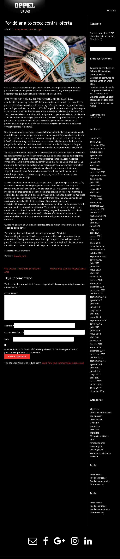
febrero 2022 (96, 199)
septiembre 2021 (98, 216)
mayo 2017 (95, 374)
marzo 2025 (95, 138)
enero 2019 (95, 317)
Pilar (92, 439)
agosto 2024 (96, 155)
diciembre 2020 (97, 246)
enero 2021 (95, 242)
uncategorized (96, 449)
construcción (96, 416)
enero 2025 (95, 141)
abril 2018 (94, 337)
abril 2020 (94, 273)
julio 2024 (94, 158)
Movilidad (94, 432)
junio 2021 (95, 226)
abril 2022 (94, 192)
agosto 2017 (96, 364)
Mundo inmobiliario (99, 436)
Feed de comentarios (100, 481)
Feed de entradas (98, 477)
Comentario (10, 293)
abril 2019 (94, 313)
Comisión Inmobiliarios (101, 412)
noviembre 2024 (97, 148)
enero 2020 (95, 283)
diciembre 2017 (97, 350)
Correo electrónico (14, 332)
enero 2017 (95, 387)
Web (6, 339)
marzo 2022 (95, 195)
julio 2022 (94, 182)
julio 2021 (94, 222)
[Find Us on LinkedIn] (88, 541)
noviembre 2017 (97, 354)
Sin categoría (20, 256)
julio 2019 (94, 303)
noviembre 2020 (97, 249)
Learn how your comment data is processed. (63, 362)
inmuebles (95, 426)
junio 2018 (95, 330)
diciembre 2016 (97, 391)
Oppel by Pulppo (98, 74)
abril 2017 (94, 377)
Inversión (94, 429)
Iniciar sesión (96, 474)
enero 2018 (95, 347)
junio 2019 (95, 307)
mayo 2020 (95, 269)
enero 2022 (95, 202)
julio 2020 (94, 263)
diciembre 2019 (97, 286)
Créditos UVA (96, 419)
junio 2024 (95, 162)
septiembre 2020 (98, 256)
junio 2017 (95, 371)
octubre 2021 (96, 212)
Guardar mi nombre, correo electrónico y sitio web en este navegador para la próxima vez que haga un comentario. (41, 351)
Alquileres (94, 409)
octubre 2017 (96, 357)
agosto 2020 (96, 259)
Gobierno (94, 422)
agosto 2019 (96, 300)
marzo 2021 (95, 236)
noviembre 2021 (97, 209)
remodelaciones (97, 442)
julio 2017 (94, 367)
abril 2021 (94, 232)
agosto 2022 (96, 178)
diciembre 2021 (97, 205)
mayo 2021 (95, 229)
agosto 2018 (96, 323)
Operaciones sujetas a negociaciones (68, 268)
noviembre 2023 (97, 172)
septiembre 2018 (98, 320)
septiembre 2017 (98, 360)
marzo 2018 (95, 340)
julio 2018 (94, 327)
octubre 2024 (96, 151)
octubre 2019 (96, 293)
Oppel (39, 29)
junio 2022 (95, 185)
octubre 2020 (96, 253)
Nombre (9, 325)
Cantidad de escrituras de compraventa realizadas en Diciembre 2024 (102, 90)
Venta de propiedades (100, 453)
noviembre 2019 (97, 290)
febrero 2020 (96, 280)
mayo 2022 (95, 189)
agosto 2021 (96, 219)
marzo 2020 (95, 276)
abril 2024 (94, 165)
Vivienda (94, 456)
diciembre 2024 (97, 145)
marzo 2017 (95, 381)
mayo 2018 (95, 333)
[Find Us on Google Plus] (59, 541)
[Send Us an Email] (32, 541)
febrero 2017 (96, 384)
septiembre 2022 (98, 175)
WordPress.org (97, 484)
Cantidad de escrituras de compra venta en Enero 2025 (102, 80)
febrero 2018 (96, 344)
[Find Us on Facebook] (45, 541)
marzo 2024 (95, 168)
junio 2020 (95, 266)
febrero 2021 (96, 239)
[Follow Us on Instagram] (74, 541)
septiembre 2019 (98, 296)
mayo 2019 (95, 310)
